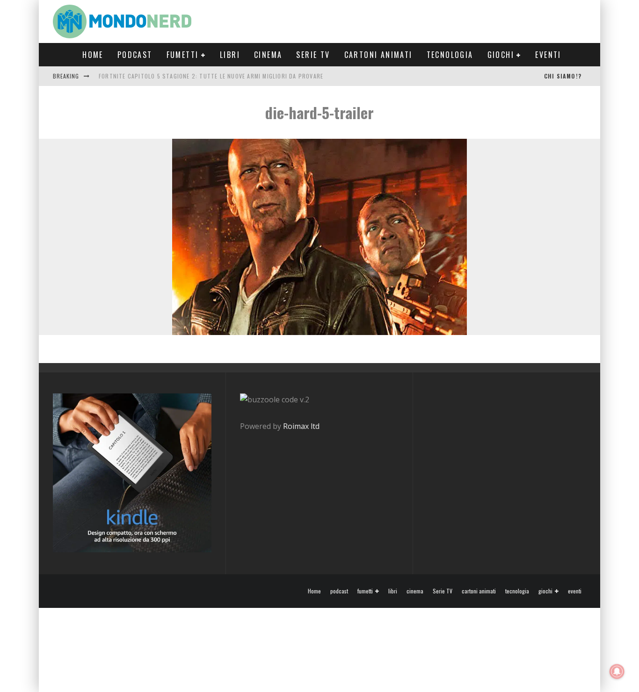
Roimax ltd (301, 426)
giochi (500, 54)
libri (230, 54)
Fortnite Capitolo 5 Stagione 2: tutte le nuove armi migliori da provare (211, 76)
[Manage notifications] (617, 671)
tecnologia (450, 54)
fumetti (183, 54)
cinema (268, 54)
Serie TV (313, 54)
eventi (548, 54)
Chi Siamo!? (562, 76)
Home (92, 54)
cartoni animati (378, 54)
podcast (134, 54)
